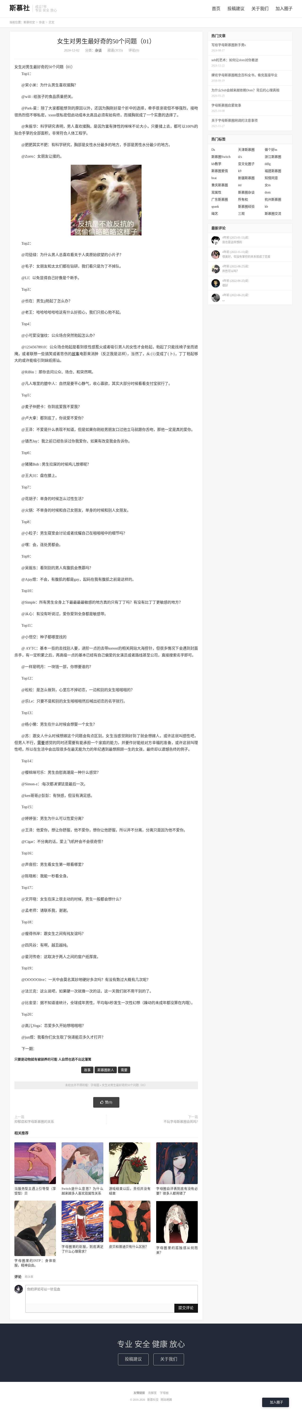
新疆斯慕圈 (246, 178)
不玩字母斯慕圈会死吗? (181, 1121)
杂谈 (42, 22)
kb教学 (216, 164)
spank (215, 206)
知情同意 (271, 178)
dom (268, 192)
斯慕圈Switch (221, 157)
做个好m (271, 149)
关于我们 (260, 8)
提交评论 (185, 1308)
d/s (240, 157)
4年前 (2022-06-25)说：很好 (236, 283)
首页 (216, 8)
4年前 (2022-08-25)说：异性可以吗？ (236, 269)
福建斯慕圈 (273, 171)
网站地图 (166, 1399)
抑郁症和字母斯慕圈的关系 (34, 1121)
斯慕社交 (29, 22)
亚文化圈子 (246, 164)
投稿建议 (235, 8)
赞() (108, 1102)
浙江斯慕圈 (273, 157)
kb (266, 206)
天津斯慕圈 (246, 149)
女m (268, 185)
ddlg (268, 164)
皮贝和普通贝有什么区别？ (129, 1247)
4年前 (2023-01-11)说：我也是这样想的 (236, 240)
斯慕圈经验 (246, 206)
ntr (240, 185)
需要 (41, 743)
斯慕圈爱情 (219, 171)
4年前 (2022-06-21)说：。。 (236, 298)
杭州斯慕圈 (273, 199)
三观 (241, 213)
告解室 (152, 1393)
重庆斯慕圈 (219, 185)
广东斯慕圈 (219, 199)
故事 (75, 354)
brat (214, 178)
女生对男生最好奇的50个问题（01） (106, 41)
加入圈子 (284, 8)
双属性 (216, 192)
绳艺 (214, 213)
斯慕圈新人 (105, 1070)
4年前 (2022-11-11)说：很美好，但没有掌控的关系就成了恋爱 (246, 254)
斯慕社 (19, 8)
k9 (239, 171)
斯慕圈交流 (273, 213)
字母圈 (95, 1085)
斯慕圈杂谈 (246, 192)
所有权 (243, 199)
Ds (213, 149)
